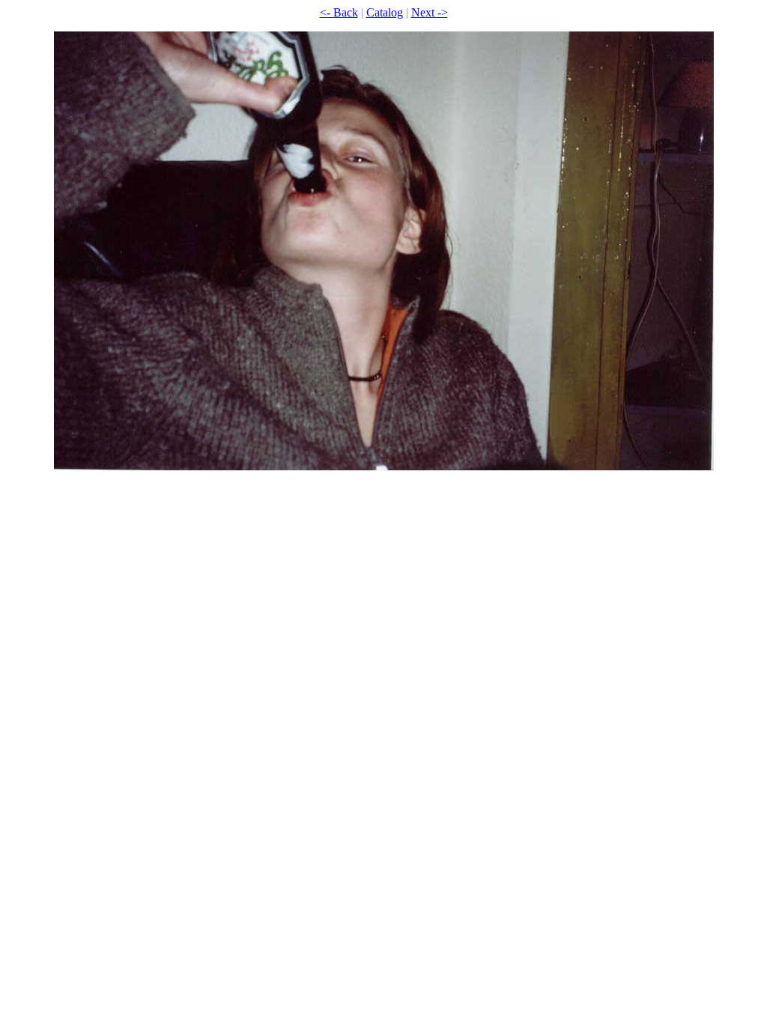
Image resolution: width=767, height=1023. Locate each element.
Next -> (429, 12)
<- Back (339, 12)
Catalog (384, 12)
